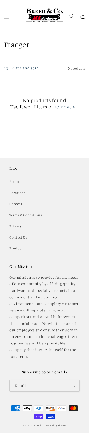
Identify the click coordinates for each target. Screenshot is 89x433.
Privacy (15, 226)
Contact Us (18, 237)
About (14, 181)
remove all (66, 107)
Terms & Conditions (25, 215)
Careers (15, 204)
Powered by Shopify (56, 425)
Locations (17, 193)
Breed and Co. (37, 425)
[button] (6, 16)
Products (16, 248)
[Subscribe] (73, 385)
